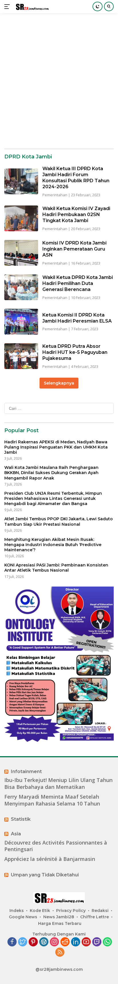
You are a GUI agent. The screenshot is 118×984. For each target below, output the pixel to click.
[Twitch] (96, 942)
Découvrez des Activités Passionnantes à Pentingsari (55, 846)
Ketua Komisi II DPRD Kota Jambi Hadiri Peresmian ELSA (77, 318)
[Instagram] (54, 942)
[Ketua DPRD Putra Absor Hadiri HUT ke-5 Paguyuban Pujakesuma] (21, 356)
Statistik (21, 819)
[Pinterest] (33, 942)
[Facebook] (12, 942)
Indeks (16, 910)
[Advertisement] (59, 81)
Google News (23, 916)
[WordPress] (43, 942)
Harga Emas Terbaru (59, 923)
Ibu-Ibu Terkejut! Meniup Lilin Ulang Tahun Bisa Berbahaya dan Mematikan (58, 783)
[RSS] (59, 953)
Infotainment (26, 771)
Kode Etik (40, 910)
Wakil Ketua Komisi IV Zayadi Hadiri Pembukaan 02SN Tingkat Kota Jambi (76, 214)
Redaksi (100, 910)
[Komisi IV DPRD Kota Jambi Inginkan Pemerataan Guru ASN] (21, 253)
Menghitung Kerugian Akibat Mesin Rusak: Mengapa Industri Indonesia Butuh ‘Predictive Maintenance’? (52, 544)
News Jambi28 (58, 916)
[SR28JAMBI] (31, 6)
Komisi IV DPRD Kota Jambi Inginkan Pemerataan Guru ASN (74, 249)
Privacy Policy (71, 910)
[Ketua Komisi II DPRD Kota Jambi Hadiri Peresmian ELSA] (21, 322)
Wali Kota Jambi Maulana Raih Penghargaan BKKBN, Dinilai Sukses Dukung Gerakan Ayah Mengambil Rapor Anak (51, 472)
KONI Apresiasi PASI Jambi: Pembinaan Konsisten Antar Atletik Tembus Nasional (56, 567)
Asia (16, 834)
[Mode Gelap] (98, 6)
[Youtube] (86, 942)
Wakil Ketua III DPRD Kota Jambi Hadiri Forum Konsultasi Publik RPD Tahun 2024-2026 (75, 177)
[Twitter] (22, 942)
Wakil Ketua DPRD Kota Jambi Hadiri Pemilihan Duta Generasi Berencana (77, 283)
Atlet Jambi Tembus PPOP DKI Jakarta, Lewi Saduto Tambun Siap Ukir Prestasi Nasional (58, 521)
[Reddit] (65, 942)
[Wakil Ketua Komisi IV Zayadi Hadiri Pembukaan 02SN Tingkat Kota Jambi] (21, 218)
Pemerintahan (54, 194)
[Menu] (8, 6)
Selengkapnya (59, 383)
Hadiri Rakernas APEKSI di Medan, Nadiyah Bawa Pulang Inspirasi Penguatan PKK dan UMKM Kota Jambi (56, 447)
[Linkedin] (75, 942)
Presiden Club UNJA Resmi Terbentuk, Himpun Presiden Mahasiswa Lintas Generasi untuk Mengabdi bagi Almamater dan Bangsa (53, 498)
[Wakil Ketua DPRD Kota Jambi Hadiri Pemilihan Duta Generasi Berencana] (21, 287)
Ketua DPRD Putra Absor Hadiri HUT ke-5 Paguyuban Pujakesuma (74, 352)
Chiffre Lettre (94, 916)
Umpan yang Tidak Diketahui (45, 875)
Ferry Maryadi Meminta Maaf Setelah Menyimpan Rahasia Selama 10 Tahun (52, 800)
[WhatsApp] (107, 942)
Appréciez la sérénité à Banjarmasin (49, 859)
